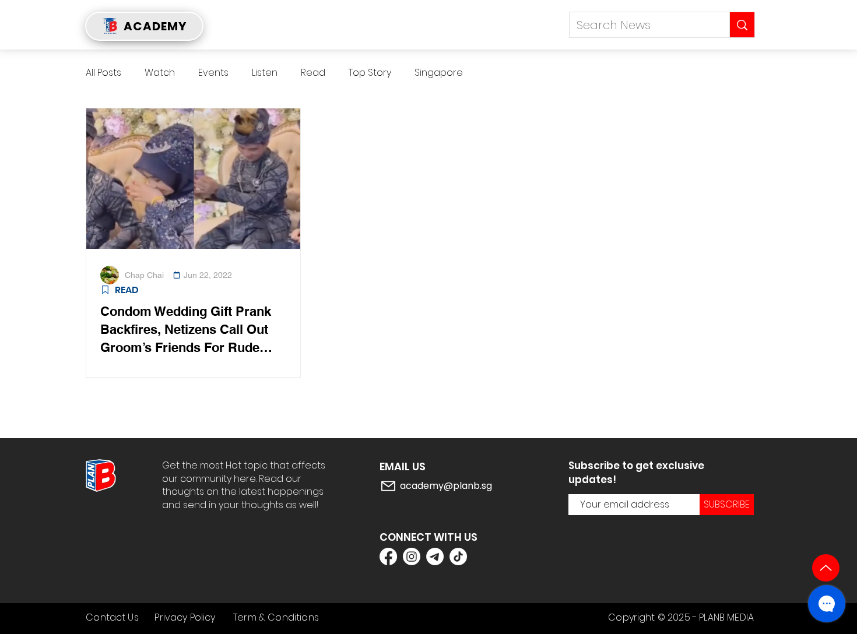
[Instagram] (411, 556)
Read (313, 72)
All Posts (103, 72)
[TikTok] (458, 556)
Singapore (439, 72)
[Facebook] (388, 556)
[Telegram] (435, 556)
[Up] (826, 568)
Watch (160, 72)
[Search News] (741, 24)
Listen (265, 72)
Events (213, 72)
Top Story (370, 72)
